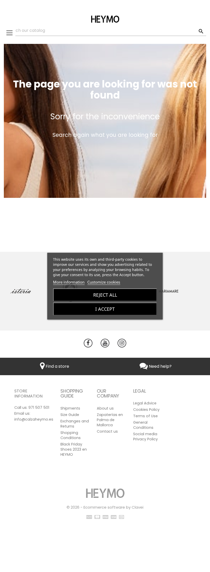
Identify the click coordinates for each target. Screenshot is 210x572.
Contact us (107, 431)
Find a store (57, 366)
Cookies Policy (146, 409)
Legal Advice (144, 403)
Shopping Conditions (70, 435)
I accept (105, 309)
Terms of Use (145, 416)
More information (69, 282)
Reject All (105, 295)
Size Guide (69, 414)
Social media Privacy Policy (145, 436)
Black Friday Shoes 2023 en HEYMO (73, 449)
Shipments (70, 408)
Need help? (160, 366)
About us (105, 408)
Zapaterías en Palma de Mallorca (110, 420)
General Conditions (143, 425)
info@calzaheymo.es (33, 419)
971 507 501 (38, 407)
